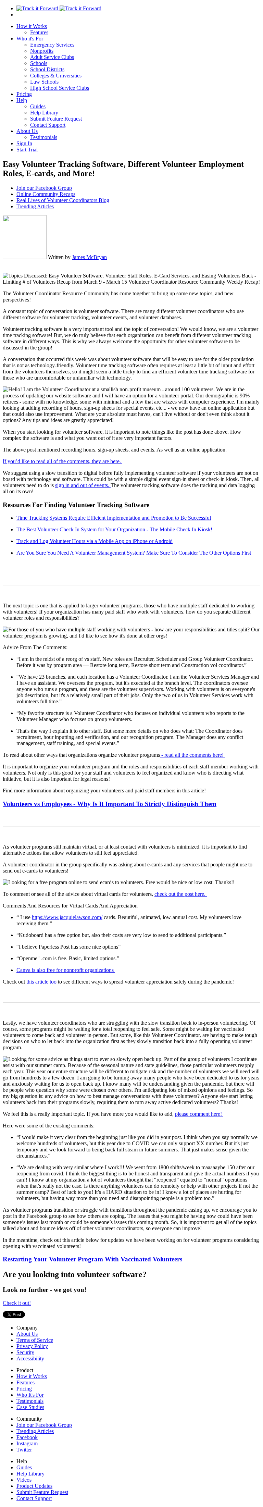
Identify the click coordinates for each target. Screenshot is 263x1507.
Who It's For (29, 1395)
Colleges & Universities (56, 75)
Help (21, 100)
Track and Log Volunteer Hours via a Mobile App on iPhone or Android (94, 541)
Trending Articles (35, 206)
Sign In (24, 143)
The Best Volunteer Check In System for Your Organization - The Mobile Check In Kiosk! (114, 529)
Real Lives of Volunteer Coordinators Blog (62, 200)
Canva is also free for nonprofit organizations (65, 970)
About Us (27, 131)
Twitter (24, 1450)
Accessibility (30, 1358)
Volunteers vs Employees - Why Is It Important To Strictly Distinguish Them (109, 803)
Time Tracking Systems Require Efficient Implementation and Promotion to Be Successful (113, 518)
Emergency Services (52, 45)
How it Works (31, 26)
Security (25, 1352)
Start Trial (27, 149)
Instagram (27, 1443)
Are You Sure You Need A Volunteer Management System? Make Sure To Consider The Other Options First (133, 553)
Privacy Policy (32, 1346)
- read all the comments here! (192, 755)
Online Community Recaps (45, 194)
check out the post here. (180, 894)
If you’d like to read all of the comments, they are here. (62, 461)
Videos (24, 1480)
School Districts (47, 69)
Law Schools (44, 82)
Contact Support (47, 125)
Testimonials (43, 137)
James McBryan (89, 257)
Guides (38, 106)
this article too (41, 982)
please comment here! (199, 1114)
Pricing (24, 94)
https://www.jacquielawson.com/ (67, 917)
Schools (38, 63)
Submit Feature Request (56, 119)
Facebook (27, 1437)
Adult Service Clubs (52, 57)
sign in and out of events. (83, 485)
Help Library (44, 112)
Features (39, 32)
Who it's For (29, 38)
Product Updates (34, 1486)
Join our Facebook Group (44, 188)
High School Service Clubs (59, 88)
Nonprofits (41, 51)
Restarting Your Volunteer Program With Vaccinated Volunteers (92, 1259)
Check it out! (17, 1303)
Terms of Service (34, 1340)
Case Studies (30, 1407)
